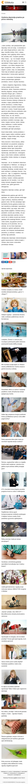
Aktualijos (3, 13)
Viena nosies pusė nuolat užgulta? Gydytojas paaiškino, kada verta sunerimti (12, 664)
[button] (23, 2)
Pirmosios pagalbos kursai (14, 777)
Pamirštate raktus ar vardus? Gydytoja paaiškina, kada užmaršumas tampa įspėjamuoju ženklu (13, 392)
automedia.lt (24, 771)
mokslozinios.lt (13, 773)
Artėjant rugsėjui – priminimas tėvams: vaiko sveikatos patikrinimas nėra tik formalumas (13, 317)
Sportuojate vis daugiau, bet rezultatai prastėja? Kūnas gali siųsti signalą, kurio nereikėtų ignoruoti (13, 639)
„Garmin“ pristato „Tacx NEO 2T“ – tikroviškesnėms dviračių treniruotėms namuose (13, 614)
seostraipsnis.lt (17, 774)
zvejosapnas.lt (21, 773)
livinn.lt (23, 777)
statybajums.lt (4, 771)
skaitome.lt (6, 773)
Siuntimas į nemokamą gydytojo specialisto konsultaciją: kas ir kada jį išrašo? (12, 564)
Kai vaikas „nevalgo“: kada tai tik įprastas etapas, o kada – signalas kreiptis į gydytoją (14, 714)
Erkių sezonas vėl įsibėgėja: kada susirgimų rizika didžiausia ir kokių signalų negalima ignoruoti (11, 763)
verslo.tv (10, 771)
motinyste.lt (10, 774)
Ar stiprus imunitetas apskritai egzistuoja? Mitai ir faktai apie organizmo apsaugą (13, 689)
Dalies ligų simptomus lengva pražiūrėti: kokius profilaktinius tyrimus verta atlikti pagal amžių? (13, 417)
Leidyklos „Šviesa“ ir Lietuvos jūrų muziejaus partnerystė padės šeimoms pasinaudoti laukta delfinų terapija (13, 342)
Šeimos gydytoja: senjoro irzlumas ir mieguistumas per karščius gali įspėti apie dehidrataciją (12, 739)
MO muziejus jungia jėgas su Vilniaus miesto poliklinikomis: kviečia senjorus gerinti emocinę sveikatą (13, 367)
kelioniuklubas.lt (17, 771)
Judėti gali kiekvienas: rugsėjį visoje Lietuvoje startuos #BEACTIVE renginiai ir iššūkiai (13, 589)
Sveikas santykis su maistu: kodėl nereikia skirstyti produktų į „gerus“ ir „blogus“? (12, 292)
